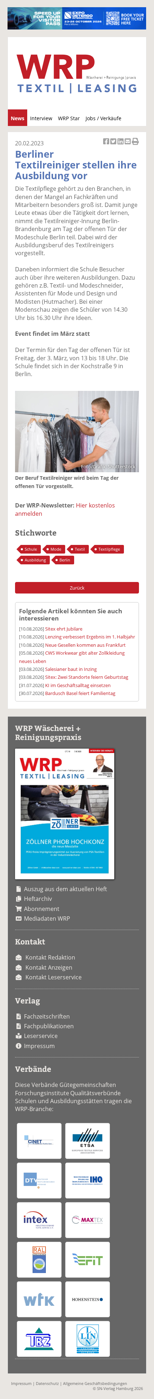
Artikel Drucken (135, 145)
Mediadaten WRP (47, 918)
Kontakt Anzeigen (48, 967)
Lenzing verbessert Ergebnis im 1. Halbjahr (90, 636)
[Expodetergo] (77, 27)
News (17, 118)
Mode (55, 549)
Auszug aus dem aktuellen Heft (65, 889)
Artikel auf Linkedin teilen (121, 145)
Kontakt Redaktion (50, 957)
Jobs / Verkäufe (103, 118)
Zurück (77, 588)
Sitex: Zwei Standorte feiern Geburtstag (86, 677)
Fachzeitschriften (47, 1016)
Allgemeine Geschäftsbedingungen (95, 1383)
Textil (80, 549)
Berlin (64, 560)
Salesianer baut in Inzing (71, 669)
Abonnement (41, 909)
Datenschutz (47, 1383)
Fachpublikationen (49, 1026)
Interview (41, 118)
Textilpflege (109, 549)
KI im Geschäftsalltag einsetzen (78, 685)
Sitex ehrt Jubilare (63, 629)
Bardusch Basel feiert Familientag (80, 693)
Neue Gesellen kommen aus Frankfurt (85, 645)
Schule (31, 549)
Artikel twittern (113, 145)
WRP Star (69, 118)
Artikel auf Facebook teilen (106, 145)
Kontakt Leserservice (53, 977)
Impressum (39, 1046)
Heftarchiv (38, 899)
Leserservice (41, 1036)
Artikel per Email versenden (128, 145)
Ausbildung (35, 560)
